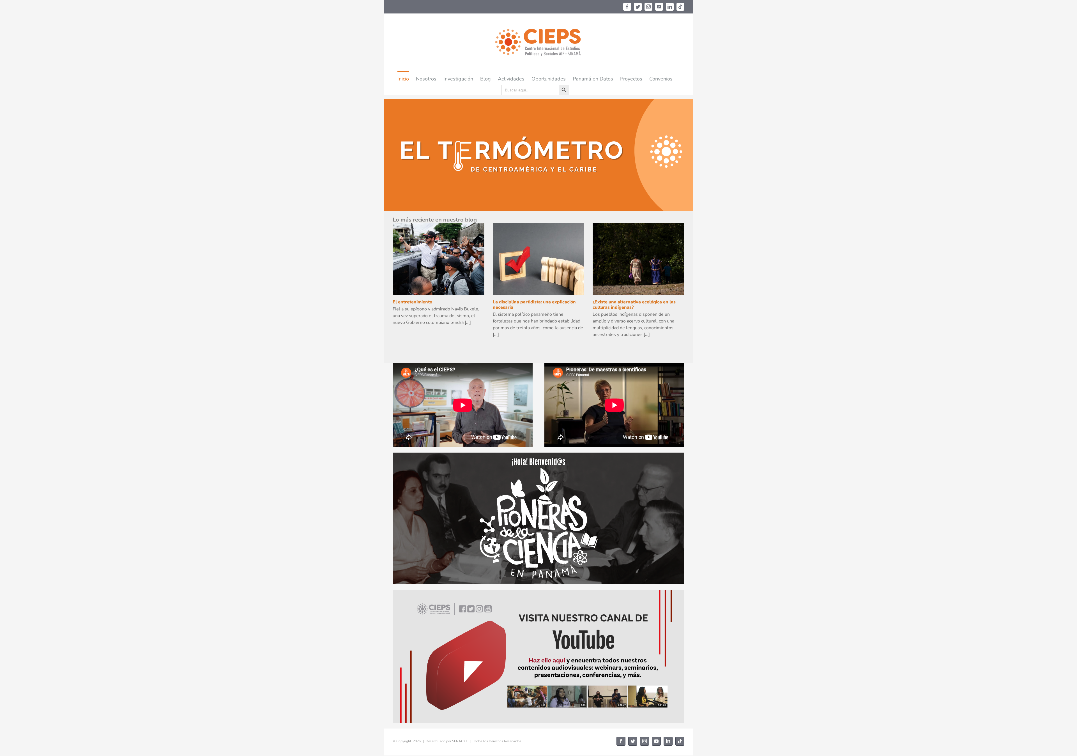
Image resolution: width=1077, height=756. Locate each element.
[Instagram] (648, 7)
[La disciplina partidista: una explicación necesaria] (538, 259)
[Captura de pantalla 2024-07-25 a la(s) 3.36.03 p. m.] (538, 455)
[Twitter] (638, 7)
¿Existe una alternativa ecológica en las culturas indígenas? (634, 304)
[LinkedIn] (670, 7)
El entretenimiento (412, 302)
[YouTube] (659, 7)
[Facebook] (627, 7)
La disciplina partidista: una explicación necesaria (534, 304)
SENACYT (459, 741)
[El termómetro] (538, 155)
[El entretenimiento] (438, 259)
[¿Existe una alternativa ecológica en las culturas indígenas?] (638, 259)
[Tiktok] (680, 7)
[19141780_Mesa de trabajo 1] (538, 592)
